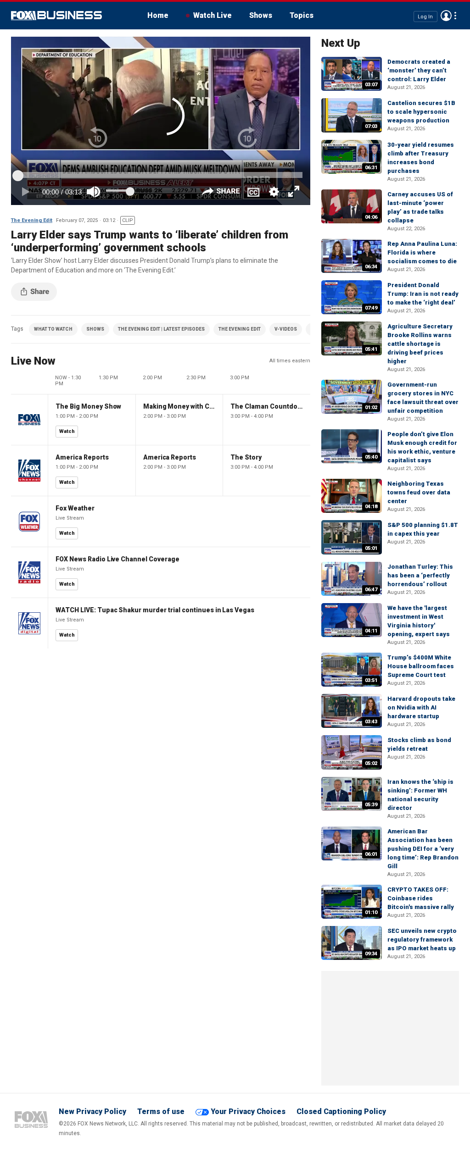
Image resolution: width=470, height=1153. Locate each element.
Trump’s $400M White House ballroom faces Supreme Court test (420, 666)
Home (157, 15)
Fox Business (56, 15)
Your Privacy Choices (248, 1111)
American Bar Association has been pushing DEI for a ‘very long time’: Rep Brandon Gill (423, 849)
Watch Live (212, 15)
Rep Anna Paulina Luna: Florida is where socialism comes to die (422, 252)
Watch (67, 431)
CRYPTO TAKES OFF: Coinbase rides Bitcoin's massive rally (420, 898)
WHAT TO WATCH (53, 329)
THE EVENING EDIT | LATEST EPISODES (161, 329)
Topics (301, 15)
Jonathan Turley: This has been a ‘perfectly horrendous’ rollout (420, 575)
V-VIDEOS (285, 329)
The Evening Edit (31, 220)
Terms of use (161, 1111)
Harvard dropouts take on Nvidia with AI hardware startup (421, 707)
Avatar (446, 15)
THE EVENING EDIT (239, 329)
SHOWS (95, 329)
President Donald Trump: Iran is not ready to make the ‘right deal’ (423, 294)
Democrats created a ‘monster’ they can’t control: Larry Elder (418, 70)
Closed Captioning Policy (341, 1111)
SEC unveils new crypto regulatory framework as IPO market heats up (422, 939)
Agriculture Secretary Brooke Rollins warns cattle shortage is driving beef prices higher (420, 344)
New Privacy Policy (92, 1111)
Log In (425, 16)
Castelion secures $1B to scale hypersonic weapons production (421, 112)
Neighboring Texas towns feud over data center (418, 492)
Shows (260, 15)
